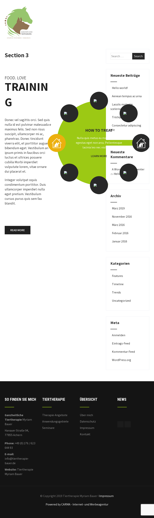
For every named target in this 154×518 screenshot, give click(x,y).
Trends (116, 292)
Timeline (118, 284)
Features (117, 276)
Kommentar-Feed (123, 352)
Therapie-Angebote (54, 415)
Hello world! (120, 88)
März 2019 (118, 208)
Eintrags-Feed (121, 343)
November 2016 (122, 217)
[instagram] (128, 424)
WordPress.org (121, 360)
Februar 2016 (120, 233)
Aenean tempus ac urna (127, 96)
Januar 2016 (119, 241)
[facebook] (120, 424)
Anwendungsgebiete (55, 421)
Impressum (87, 428)
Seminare (48, 428)
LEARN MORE (99, 156)
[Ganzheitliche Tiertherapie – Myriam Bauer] (19, 5)
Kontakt (85, 434)
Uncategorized (121, 301)
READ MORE (17, 230)
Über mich (86, 415)
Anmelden (118, 335)
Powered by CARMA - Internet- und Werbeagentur (77, 504)
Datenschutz (88, 421)
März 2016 (118, 225)
